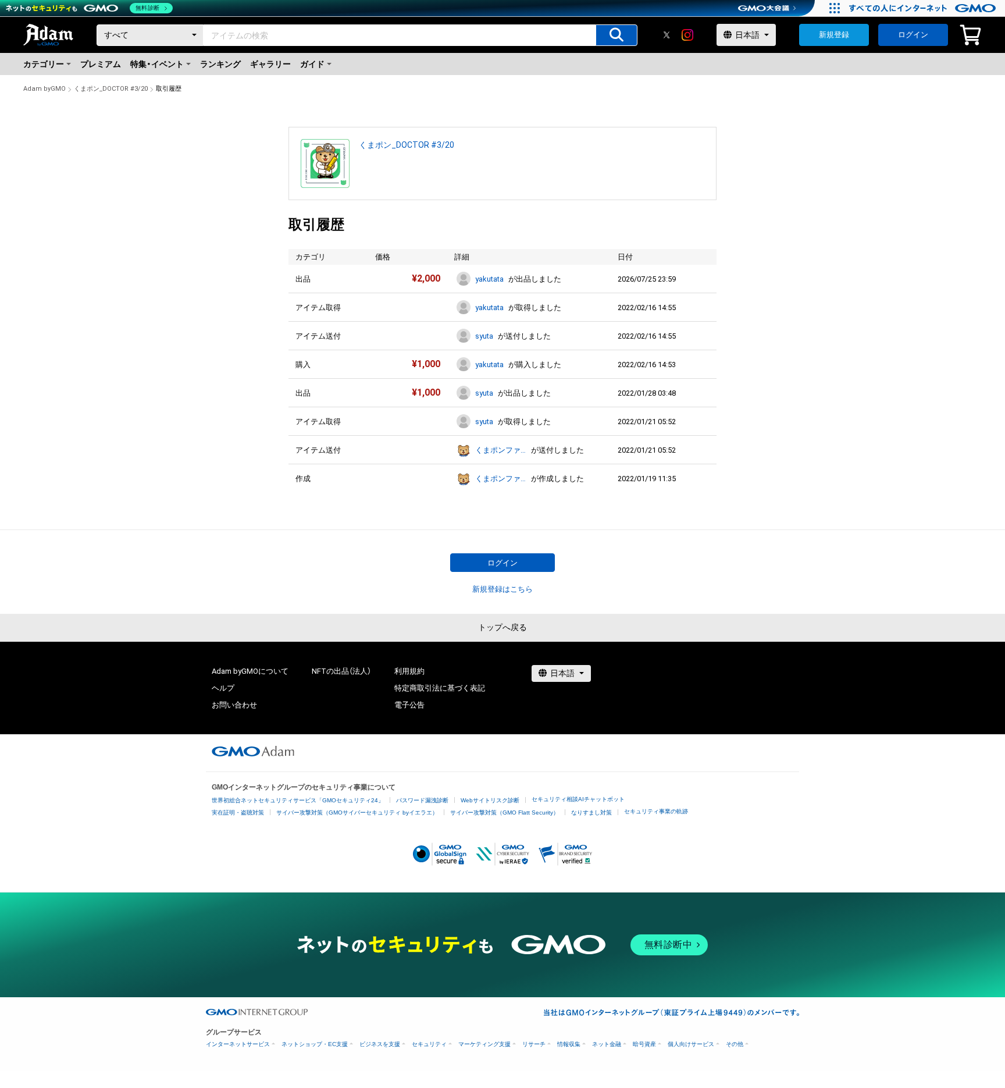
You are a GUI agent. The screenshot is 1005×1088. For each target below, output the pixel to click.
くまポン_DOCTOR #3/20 (111, 89)
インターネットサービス (238, 1044)
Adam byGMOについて (250, 671)
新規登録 (834, 34)
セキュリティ (429, 1044)
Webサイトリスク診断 (490, 800)
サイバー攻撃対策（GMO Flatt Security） (504, 812)
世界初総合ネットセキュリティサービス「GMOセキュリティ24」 (298, 800)
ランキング (220, 64)
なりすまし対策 (591, 812)
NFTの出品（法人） (341, 671)
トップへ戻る (502, 627)
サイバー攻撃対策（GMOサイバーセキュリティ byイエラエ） (357, 812)
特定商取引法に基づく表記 (439, 688)
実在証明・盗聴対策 (238, 812)
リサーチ (534, 1044)
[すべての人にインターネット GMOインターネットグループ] (924, 8)
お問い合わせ (234, 705)
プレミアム (100, 64)
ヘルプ (223, 688)
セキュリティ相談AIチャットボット (578, 799)
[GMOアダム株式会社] (253, 751)
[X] (666, 35)
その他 (734, 1044)
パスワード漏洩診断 (422, 800)
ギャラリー (270, 64)
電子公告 (409, 705)
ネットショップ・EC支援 (314, 1044)
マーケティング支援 (484, 1044)
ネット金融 (606, 1044)
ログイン (913, 34)
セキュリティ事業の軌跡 (656, 811)
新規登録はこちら (502, 589)
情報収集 (568, 1044)
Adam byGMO (44, 89)
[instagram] (687, 35)
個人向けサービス (691, 1044)
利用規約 (409, 671)
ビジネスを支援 (379, 1044)
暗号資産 (644, 1044)
